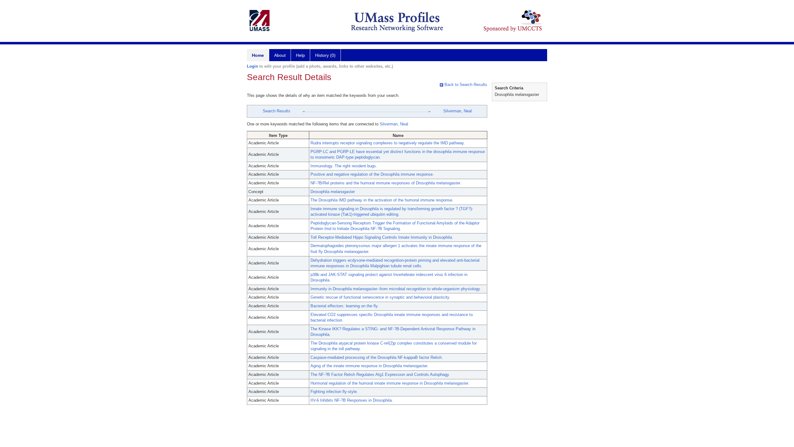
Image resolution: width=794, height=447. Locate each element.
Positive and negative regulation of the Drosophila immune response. (372, 174)
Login (252, 66)
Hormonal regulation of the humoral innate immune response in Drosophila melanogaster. (389, 383)
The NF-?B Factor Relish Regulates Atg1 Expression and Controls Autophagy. (380, 374)
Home (258, 55)
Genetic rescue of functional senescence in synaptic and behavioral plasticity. (380, 297)
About (280, 55)
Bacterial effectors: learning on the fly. (344, 306)
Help (300, 55)
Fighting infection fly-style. (334, 391)
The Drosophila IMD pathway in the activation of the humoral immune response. (381, 200)
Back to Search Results (465, 84)
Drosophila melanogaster (332, 191)
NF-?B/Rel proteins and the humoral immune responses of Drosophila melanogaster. (385, 183)
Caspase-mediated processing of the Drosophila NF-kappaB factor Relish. (376, 357)
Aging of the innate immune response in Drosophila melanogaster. (369, 365)
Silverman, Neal (457, 111)
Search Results (276, 111)
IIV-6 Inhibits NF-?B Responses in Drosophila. (351, 400)
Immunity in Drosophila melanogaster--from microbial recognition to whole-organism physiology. (395, 289)
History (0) (325, 55)
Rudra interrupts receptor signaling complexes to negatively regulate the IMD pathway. (387, 143)
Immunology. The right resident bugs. (343, 166)
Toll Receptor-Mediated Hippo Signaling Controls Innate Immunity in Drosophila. (381, 237)
